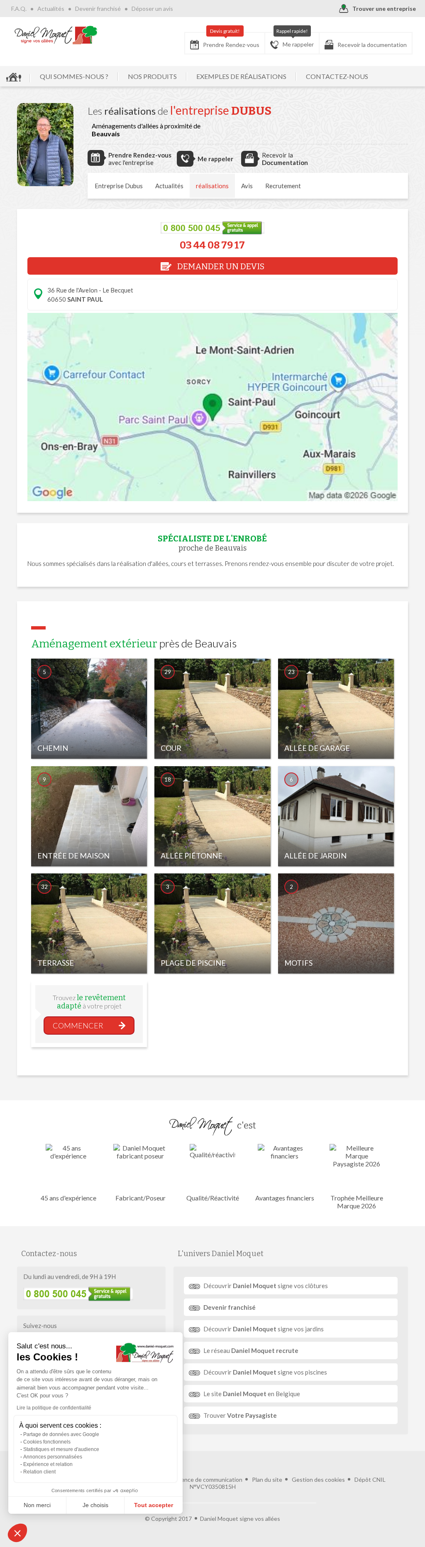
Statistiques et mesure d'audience (61, 1449)
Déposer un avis (152, 8)
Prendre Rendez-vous (231, 40)
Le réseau (250, 1350)
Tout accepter (153, 1505)
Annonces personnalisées (52, 1457)
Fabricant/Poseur (140, 1198)
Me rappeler (295, 40)
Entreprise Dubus (119, 185)
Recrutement (283, 185)
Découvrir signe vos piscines (265, 1372)
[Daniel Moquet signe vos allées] (56, 35)
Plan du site (267, 1479)
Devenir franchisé (98, 8)
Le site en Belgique (251, 1393)
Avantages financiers (284, 1198)
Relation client (39, 1472)
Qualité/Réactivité (212, 1198)
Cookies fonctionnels (47, 1442)
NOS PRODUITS (152, 76)
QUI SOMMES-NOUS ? (74, 76)
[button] (17, 1533)
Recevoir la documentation (372, 44)
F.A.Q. (19, 8)
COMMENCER (78, 1025)
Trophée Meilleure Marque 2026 (356, 1202)
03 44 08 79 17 (212, 245)
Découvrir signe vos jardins (263, 1329)
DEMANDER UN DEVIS (220, 266)
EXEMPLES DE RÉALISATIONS (241, 76)
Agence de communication (207, 1479)
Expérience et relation (48, 1464)
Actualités (50, 8)
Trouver (240, 1415)
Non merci (37, 1505)
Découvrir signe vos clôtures (265, 1285)
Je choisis (95, 1505)
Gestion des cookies (318, 1479)
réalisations (212, 185)
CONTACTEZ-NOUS (337, 76)
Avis (247, 185)
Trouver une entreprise (384, 8)
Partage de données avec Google (61, 1434)
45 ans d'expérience (68, 1198)
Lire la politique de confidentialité (54, 1408)
